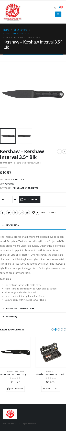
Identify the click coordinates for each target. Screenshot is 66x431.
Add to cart (31, 199)
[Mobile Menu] (58, 14)
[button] (52, 329)
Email (27, 212)
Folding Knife (12, 371)
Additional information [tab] (19, 308)
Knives (34, 188)
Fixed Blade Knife (21, 188)
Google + (21, 212)
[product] (15, 352)
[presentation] (4, 94)
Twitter (9, 212)
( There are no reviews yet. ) (27, 162)
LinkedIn (15, 212)
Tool (54, 371)
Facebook (2, 212)
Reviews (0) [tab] (11, 316)
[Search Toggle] (55, 8)
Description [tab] (12, 225)
